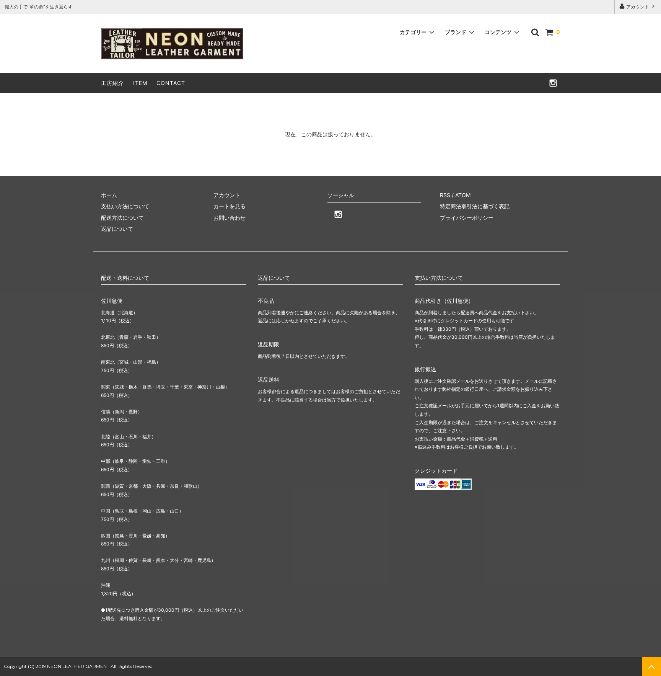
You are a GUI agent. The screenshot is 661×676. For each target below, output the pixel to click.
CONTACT (170, 83)
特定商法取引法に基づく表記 (475, 206)
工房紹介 (112, 83)
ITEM (140, 83)
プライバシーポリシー (466, 217)
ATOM (463, 195)
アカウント (637, 7)
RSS (445, 195)
